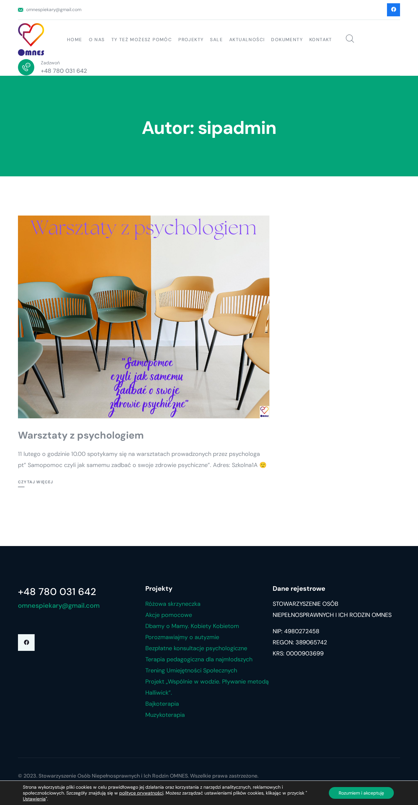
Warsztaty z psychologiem (81, 435)
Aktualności (247, 39)
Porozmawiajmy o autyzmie (182, 637)
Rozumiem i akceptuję (361, 793)
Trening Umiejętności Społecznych (191, 670)
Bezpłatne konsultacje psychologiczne (196, 648)
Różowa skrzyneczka (173, 604)
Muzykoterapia (165, 715)
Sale (216, 39)
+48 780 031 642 (64, 71)
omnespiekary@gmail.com (53, 9)
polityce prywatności (141, 793)
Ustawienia (34, 799)
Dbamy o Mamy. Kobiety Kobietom (192, 626)
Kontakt (320, 39)
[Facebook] (26, 642)
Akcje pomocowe (168, 615)
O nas (97, 39)
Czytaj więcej (35, 482)
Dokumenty (287, 39)
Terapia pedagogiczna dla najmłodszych (198, 659)
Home (74, 39)
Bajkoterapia (162, 704)
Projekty (190, 39)
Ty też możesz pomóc (141, 39)
